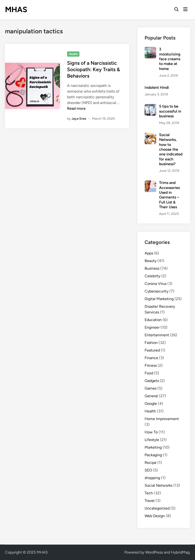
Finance (151, 358)
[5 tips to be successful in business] (150, 106)
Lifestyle (152, 439)
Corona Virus (155, 283)
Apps (149, 253)
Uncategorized (157, 508)
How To (151, 432)
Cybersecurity (156, 291)
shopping (152, 478)
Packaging (153, 455)
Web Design (155, 516)
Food (149, 373)
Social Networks (158, 485)
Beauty (150, 260)
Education (153, 319)
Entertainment (157, 335)
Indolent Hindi (157, 87)
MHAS (16, 9)
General (151, 396)
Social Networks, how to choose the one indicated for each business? (170, 149)
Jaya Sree (79, 119)
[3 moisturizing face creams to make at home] (150, 49)
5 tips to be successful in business (170, 111)
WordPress (154, 552)
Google (151, 403)
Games (150, 388)
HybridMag (180, 552)
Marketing (153, 447)
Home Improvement (162, 418)
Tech (149, 493)
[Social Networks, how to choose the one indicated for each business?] (150, 135)
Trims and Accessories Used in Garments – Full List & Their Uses (169, 194)
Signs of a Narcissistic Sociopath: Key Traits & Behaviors (93, 69)
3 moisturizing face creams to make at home (169, 59)
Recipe (150, 462)
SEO (148, 470)
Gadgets (152, 380)
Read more (76, 108)
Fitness (151, 365)
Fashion (151, 342)
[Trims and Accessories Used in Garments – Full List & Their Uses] (150, 183)
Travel (150, 500)
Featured (152, 350)
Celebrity (152, 276)
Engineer (152, 327)
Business (152, 268)
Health (73, 54)
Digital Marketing (159, 299)
